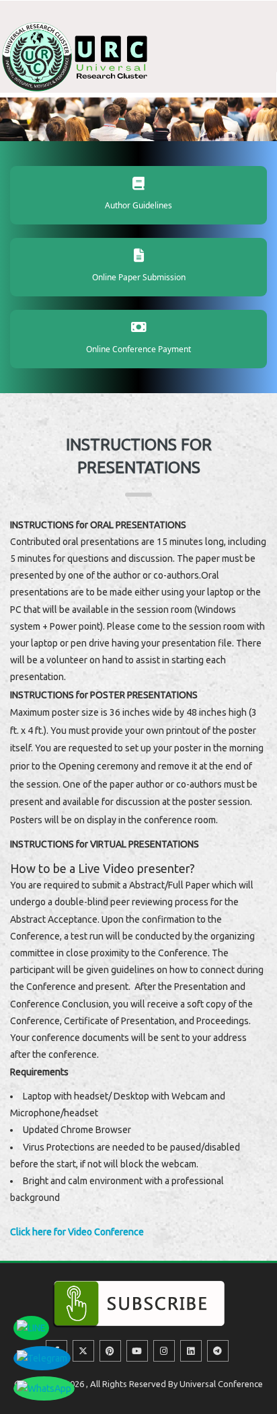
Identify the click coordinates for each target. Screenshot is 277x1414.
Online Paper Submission (139, 277)
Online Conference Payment (138, 349)
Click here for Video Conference (77, 1231)
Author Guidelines (138, 205)
